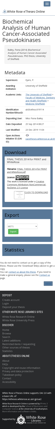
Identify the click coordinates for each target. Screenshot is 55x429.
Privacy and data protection (18, 371)
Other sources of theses (16, 347)
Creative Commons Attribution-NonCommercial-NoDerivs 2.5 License (26, 184)
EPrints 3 (44, 403)
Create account (11, 300)
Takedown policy (12, 375)
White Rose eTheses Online (26, 12)
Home (5, 330)
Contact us (44, 275)
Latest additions (11, 340)
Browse (6, 333)
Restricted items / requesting (18, 344)
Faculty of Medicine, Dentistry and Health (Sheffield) (40, 99)
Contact (6, 378)
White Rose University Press (18, 320)
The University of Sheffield (38, 94)
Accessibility (9, 382)
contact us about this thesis (22, 271)
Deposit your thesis (13, 307)
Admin (48, 283)
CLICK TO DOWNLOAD (36, 192)
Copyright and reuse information (21, 368)
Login (5, 303)
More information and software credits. (19, 411)
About (5, 360)
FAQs (5, 364)
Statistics (7, 351)
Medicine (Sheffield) (35, 103)
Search (6, 337)
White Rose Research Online (18, 316)
